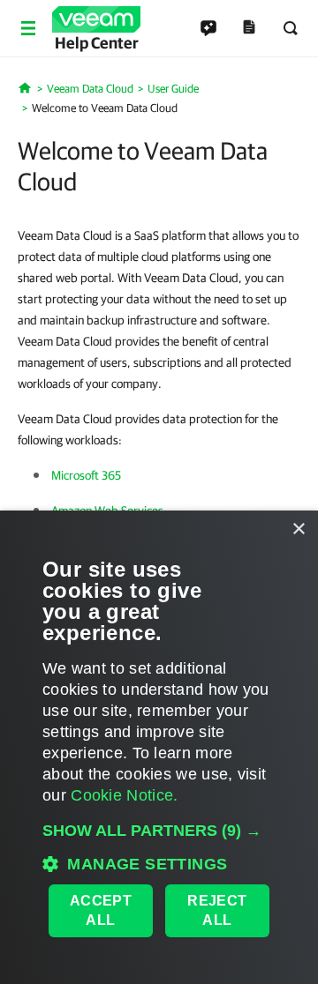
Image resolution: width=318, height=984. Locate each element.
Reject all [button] (216, 910)
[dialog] (159, 747)
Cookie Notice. (124, 795)
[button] (159, 830)
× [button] (298, 529)
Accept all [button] (101, 910)
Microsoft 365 (86, 475)
